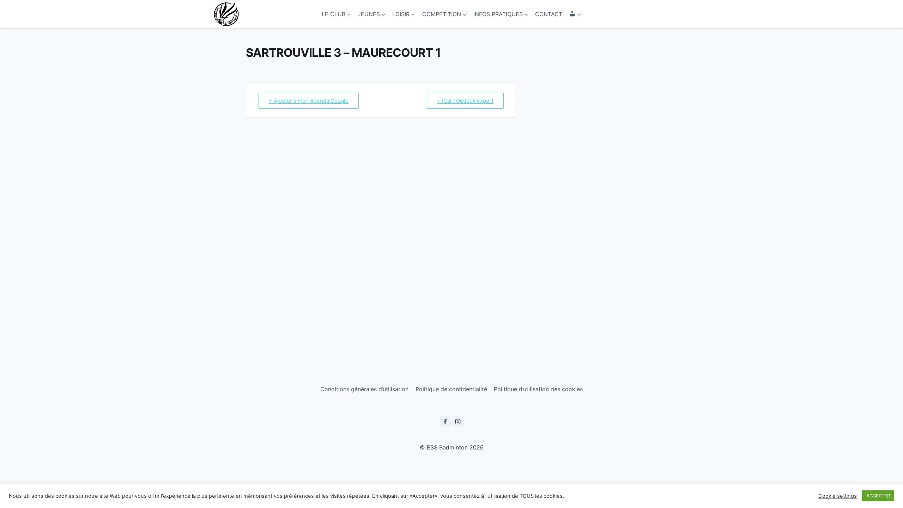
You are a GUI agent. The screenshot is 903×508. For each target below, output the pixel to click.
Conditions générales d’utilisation (364, 389)
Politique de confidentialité (451, 389)
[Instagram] (457, 421)
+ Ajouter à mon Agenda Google (309, 100)
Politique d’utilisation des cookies (538, 389)
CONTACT (548, 14)
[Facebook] (445, 421)
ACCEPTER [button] (878, 495)
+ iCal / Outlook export (465, 100)
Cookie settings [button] (837, 496)
